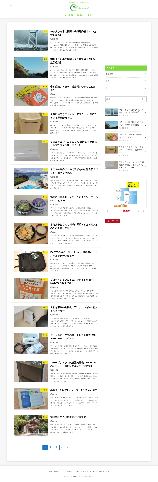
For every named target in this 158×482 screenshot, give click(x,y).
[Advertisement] (126, 44)
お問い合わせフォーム (102, 472)
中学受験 (70, 15)
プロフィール (67, 472)
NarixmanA (74, 476)
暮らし (81, 15)
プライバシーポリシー (83, 472)
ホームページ (54, 472)
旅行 (91, 15)
